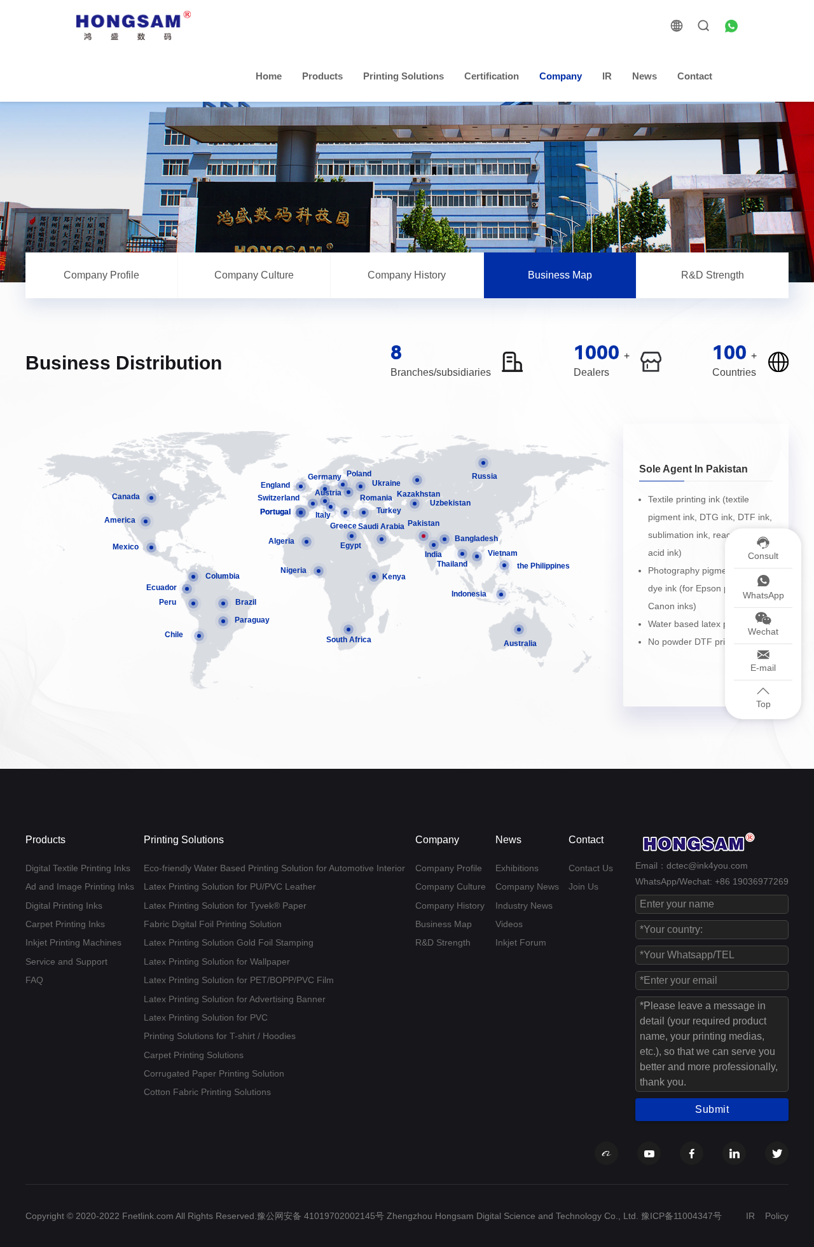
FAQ (34, 980)
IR (607, 76)
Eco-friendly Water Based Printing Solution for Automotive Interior (274, 868)
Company (560, 76)
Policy (777, 1216)
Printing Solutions (403, 76)
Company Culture (254, 275)
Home (269, 76)
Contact (694, 76)
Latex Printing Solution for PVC (206, 1017)
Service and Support (66, 961)
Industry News (524, 905)
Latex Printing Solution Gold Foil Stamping (229, 942)
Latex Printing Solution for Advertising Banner (235, 999)
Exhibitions (517, 868)
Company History (407, 275)
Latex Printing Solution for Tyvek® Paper (225, 905)
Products (322, 76)
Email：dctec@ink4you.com (691, 865)
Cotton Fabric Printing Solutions (207, 1092)
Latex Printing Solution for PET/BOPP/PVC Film (239, 980)
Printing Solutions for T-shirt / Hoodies (220, 1036)
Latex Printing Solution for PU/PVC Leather (230, 886)
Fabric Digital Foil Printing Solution (213, 924)
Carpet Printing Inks (65, 924)
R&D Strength (712, 275)
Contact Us (591, 868)
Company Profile (101, 275)
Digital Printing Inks (63, 905)
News (644, 76)
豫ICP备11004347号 (681, 1216)
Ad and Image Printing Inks (79, 886)
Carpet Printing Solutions (194, 1055)
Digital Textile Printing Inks (77, 868)
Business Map (560, 275)
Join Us (583, 886)
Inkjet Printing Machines (73, 942)
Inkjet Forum (520, 942)
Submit (712, 1109)
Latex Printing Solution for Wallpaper (217, 961)
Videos (509, 924)
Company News (527, 886)
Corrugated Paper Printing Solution (214, 1073)
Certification (491, 76)
